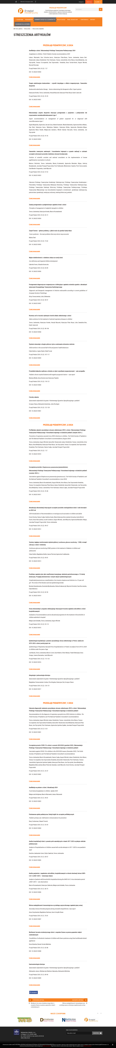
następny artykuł (77, 1000)
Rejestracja (89, 2)
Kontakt (92, 19)
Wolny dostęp (61, 19)
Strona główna (18, 29)
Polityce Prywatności (87, 1046)
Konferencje (84, 19)
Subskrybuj (96, 1033)
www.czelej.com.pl (25, 1038)
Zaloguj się (81, 2)
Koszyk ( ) (98, 2)
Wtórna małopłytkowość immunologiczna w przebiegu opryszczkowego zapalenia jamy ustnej (72, 1004)
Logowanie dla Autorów (22, 24)
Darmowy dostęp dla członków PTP (45, 19)
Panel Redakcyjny (72, 19)
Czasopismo (19, 19)
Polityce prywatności (47, 1046)
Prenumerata (29, 19)
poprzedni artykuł (38, 1000)
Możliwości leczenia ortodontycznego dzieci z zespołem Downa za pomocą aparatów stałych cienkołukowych (43, 1005)
